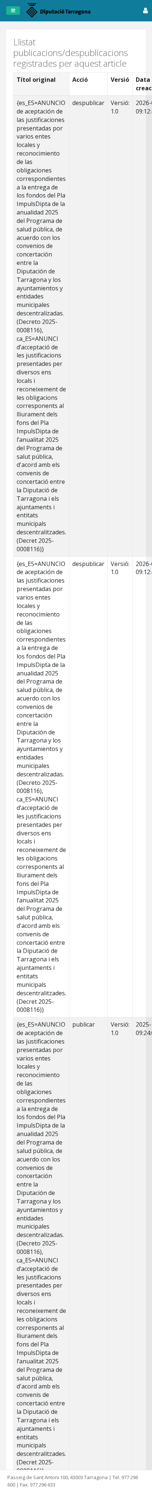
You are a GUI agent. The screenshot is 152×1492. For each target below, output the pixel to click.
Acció (80, 80)
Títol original (36, 80)
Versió (120, 80)
